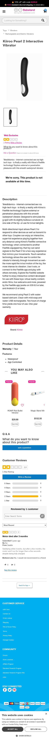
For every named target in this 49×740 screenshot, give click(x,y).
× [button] (46, 714)
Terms (5, 631)
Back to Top (23, 585)
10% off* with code (24, 2)
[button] (3, 11)
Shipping (5, 622)
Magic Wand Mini (38, 411)
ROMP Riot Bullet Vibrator (15, 412)
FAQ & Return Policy (9, 627)
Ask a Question (10, 153)
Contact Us (6, 614)
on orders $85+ (24, 5)
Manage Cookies (8, 640)
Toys (5, 30)
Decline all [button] (35, 729)
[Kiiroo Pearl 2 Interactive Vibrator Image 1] (24, 77)
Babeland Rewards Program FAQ (14, 673)
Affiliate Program (8, 664)
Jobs (4, 677)
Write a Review (16, 143)
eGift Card (6, 609)
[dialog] (24, 725)
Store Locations (8, 660)
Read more (23, 724)
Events (5, 655)
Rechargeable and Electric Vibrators (19, 34)
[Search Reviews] (42, 516)
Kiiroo (19, 329)
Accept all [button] (13, 729)
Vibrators (13, 30)
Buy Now (15, 424)
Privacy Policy (7, 635)
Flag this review (10, 570)
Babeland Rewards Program (12, 668)
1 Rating (7, 143)
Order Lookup (7, 618)
